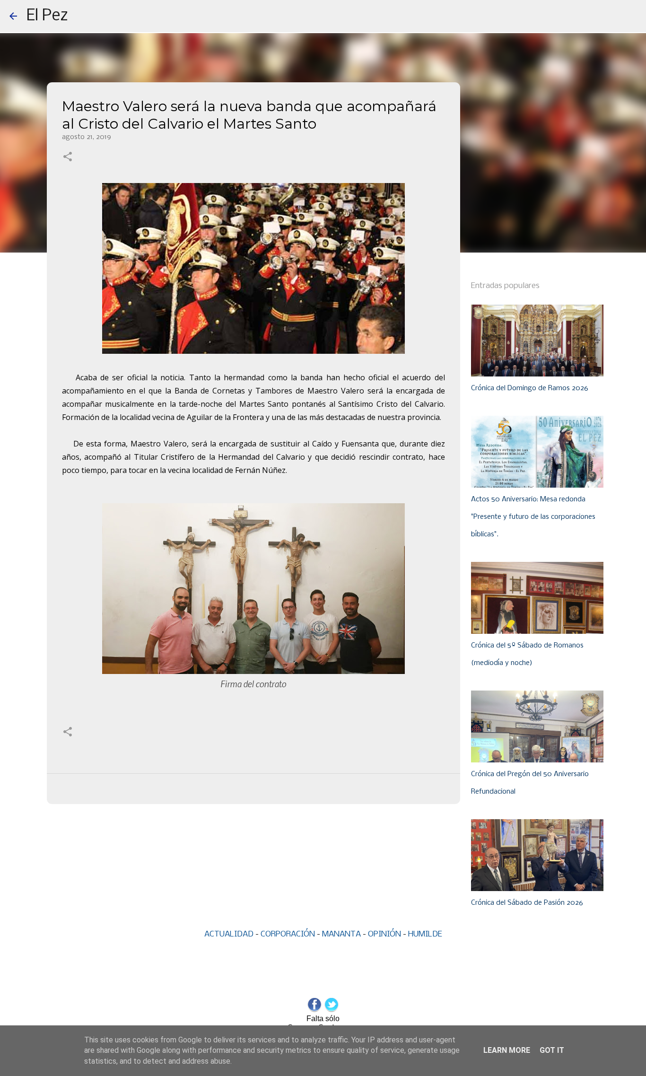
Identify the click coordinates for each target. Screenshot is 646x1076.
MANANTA (341, 934)
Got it (552, 1050)
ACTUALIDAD (228, 934)
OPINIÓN (384, 934)
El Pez (47, 16)
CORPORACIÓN (288, 934)
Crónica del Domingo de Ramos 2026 (529, 388)
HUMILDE (425, 934)
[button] (67, 157)
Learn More (506, 1050)
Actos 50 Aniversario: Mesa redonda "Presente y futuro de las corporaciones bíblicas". (533, 517)
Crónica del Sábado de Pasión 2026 (527, 903)
